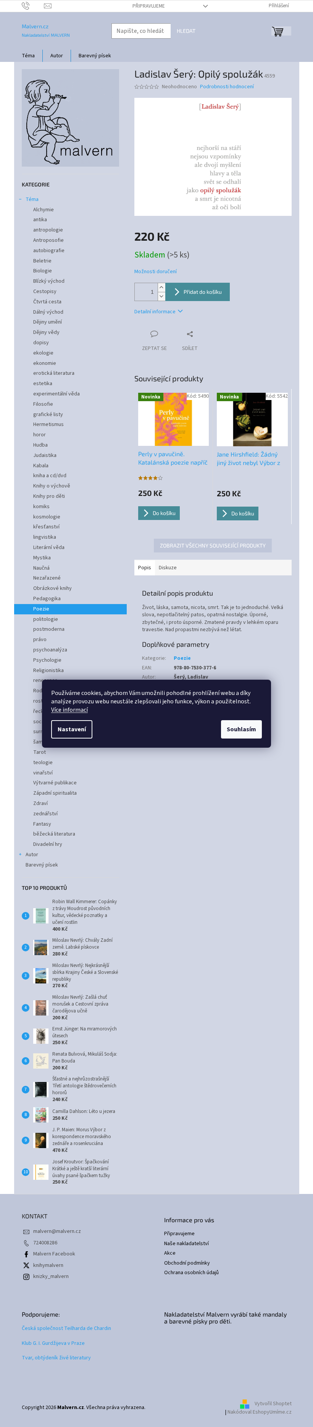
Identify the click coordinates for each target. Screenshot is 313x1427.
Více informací (69, 710)
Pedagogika (47, 599)
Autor (32, 854)
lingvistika (44, 537)
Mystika (42, 558)
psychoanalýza (50, 650)
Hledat (186, 31)
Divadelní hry (47, 844)
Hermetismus (48, 424)
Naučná (41, 568)
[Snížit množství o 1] (161, 296)
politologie (45, 619)
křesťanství (46, 527)
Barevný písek (42, 865)
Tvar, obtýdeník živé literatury (56, 1358)
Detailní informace (155, 312)
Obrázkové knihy (52, 588)
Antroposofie (48, 240)
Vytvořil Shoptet (273, 1404)
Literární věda (49, 547)
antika (40, 220)
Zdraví (40, 803)
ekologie (43, 353)
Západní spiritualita (55, 793)
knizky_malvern (51, 1276)
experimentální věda (56, 394)
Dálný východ (48, 312)
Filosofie (43, 404)
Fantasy (42, 824)
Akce (170, 1253)
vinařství (43, 773)
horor (39, 435)
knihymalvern (48, 1265)
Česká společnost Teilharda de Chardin (66, 1328)
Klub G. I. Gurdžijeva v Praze (53, 1343)
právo (40, 639)
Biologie (42, 271)
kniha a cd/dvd (49, 475)
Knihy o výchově (51, 486)
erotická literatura (53, 373)
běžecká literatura (54, 834)
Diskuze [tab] (168, 568)
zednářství (45, 814)
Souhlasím (241, 729)
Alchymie (43, 210)
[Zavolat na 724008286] (33, 5)
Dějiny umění (47, 322)
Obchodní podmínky (187, 1263)
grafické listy (48, 414)
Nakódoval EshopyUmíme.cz (259, 1412)
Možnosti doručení (155, 271)
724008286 (45, 1243)
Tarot (39, 752)
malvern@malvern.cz (57, 1231)
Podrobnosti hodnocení (227, 87)
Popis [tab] (144, 568)
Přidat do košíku (203, 291)
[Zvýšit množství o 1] (161, 287)
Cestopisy (44, 291)
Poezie (41, 609)
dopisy (41, 343)
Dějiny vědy (46, 332)
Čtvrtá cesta (47, 302)
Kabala (40, 466)
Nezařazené (47, 578)
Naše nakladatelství (186, 1243)
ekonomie (44, 363)
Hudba (40, 445)
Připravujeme (148, 6)
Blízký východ (49, 281)
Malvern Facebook (54, 1254)
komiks (41, 506)
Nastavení (72, 729)
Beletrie (42, 261)
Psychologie (47, 660)
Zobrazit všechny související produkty (213, 545)
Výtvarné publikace (55, 783)
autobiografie (49, 250)
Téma (32, 199)
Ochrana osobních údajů (191, 1272)
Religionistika (48, 670)
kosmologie (46, 517)
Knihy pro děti (49, 496)
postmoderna (49, 629)
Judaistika (44, 455)
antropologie (48, 230)
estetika (42, 383)
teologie (43, 762)
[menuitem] (28, 56)
